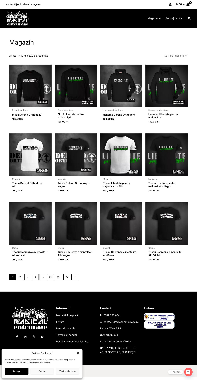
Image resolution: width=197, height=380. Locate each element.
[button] (77, 353)
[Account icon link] (170, 4)
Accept (16, 371)
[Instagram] (25, 337)
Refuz (42, 371)
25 (50, 276)
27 (66, 276)
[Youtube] (34, 337)
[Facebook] (17, 337)
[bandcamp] (42, 337)
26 (58, 276)
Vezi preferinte (67, 371)
